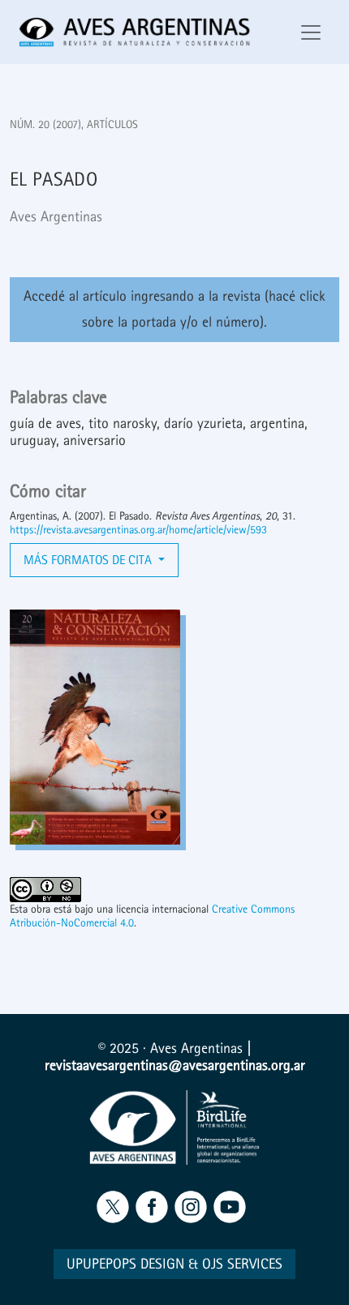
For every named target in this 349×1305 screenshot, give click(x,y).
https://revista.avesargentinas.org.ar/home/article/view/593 (138, 530)
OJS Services (242, 1264)
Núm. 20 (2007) (45, 124)
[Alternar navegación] (311, 32)
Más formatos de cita (89, 559)
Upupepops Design (125, 1264)
